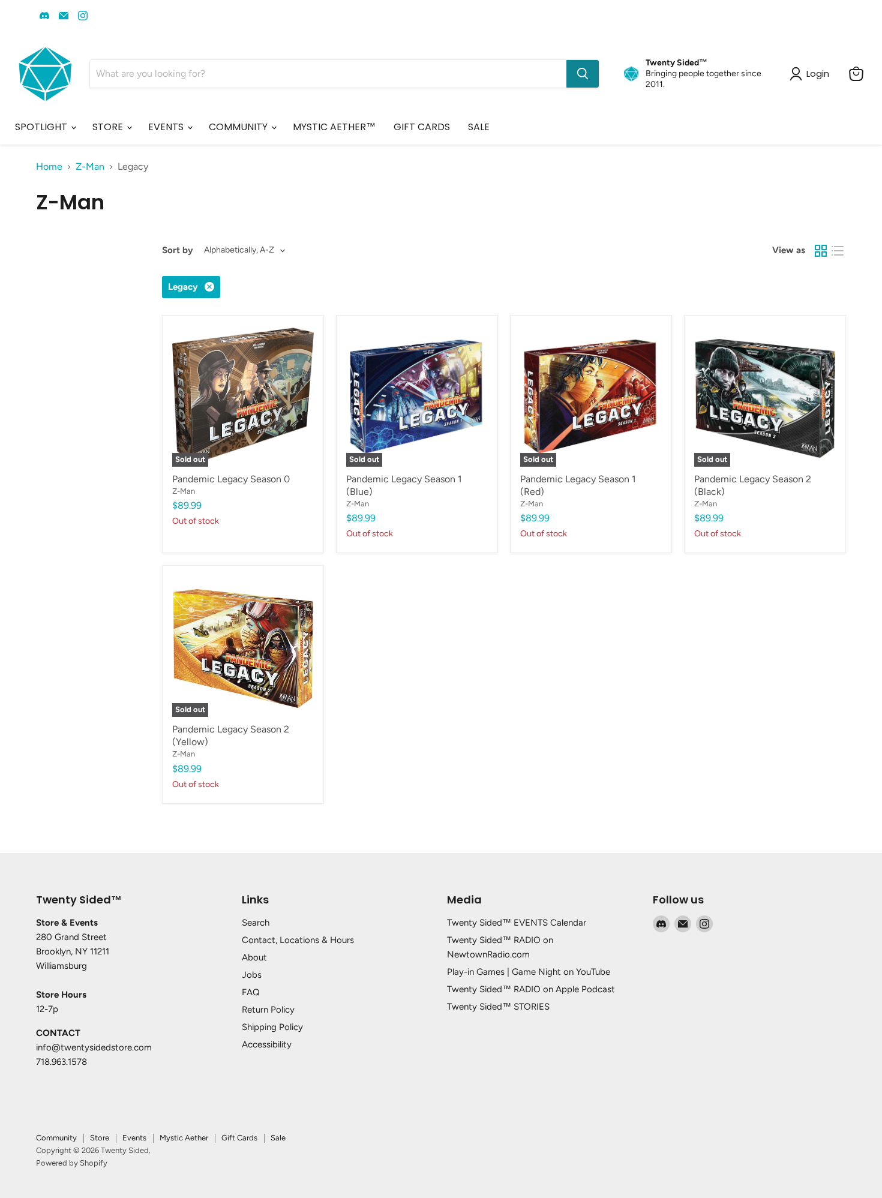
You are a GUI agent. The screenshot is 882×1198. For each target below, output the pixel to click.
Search (255, 922)
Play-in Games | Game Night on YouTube (528, 971)
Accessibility (267, 1044)
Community (56, 1137)
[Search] (582, 74)
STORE (108, 127)
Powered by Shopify (71, 1162)
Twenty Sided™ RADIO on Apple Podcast (531, 989)
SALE (479, 127)
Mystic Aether (184, 1137)
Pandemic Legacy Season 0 (231, 479)
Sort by (177, 250)
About (254, 957)
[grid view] (820, 250)
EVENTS (167, 127)
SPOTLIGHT (42, 127)
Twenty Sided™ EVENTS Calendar (516, 922)
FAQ (251, 992)
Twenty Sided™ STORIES (498, 1006)
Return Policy (268, 1009)
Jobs (252, 974)
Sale (278, 1137)
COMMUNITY (239, 127)
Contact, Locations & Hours (298, 940)
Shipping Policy (272, 1027)
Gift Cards (239, 1137)
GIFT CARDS (422, 127)
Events (134, 1137)
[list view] (837, 250)
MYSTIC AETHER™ (334, 127)
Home (49, 166)
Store (99, 1137)
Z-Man (90, 166)
